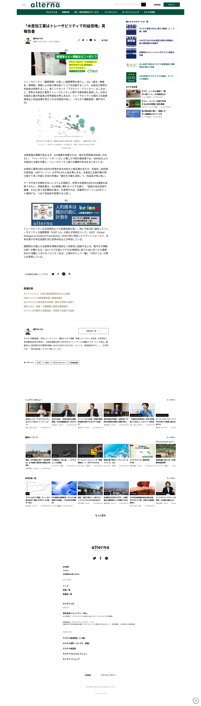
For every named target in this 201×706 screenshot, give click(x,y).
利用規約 (88, 675)
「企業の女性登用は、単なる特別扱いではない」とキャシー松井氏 (142, 420)
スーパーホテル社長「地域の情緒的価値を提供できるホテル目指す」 (90, 421)
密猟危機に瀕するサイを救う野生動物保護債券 (168, 461)
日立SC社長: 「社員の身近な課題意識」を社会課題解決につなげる (64, 420)
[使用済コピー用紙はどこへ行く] (66, 63)
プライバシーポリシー (108, 675)
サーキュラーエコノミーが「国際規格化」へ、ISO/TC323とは (90, 461)
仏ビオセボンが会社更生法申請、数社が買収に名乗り (49, 302)
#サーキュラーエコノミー (86, 456)
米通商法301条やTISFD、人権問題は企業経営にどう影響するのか (116, 498)
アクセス (66, 570)
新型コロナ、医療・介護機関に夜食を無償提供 (46, 306)
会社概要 (66, 567)
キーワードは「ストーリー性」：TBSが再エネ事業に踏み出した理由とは (168, 421)
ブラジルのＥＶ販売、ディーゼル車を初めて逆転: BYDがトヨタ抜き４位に (38, 500)
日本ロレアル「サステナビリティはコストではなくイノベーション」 (38, 421)
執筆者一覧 (67, 594)
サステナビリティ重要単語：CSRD (140, 461)
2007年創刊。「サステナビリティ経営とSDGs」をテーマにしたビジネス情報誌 (88, 616)
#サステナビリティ (59, 363)
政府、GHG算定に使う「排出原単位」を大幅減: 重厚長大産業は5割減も (38, 462)
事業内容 (65, 12)
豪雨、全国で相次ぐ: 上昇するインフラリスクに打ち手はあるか (89, 498)
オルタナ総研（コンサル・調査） (77, 643)
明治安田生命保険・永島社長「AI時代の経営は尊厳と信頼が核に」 (116, 420)
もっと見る (170, 400)
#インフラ (81, 494)
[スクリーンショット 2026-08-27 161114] (66, 214)
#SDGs (47, 363)
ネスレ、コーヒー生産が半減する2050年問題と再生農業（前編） (154, 104)
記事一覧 (66, 589)
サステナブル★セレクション (75, 653)
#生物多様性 (74, 363)
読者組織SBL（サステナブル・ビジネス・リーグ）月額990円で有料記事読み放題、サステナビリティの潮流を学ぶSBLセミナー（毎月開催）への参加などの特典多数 (99, 623)
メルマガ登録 (149, 12)
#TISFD (107, 494)
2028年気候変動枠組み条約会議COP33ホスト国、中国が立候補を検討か (142, 500)
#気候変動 (134, 494)
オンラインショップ (130, 12)
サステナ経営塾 (69, 648)
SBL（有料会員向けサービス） (87, 12)
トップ (65, 585)
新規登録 (157, 4)
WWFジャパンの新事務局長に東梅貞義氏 (43, 297)
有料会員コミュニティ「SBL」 (76, 613)
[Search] (143, 4)
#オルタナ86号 (161, 494)
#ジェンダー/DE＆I (136, 415)
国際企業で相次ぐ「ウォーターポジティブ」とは (116, 461)
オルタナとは (51, 12)
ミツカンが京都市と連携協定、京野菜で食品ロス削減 (49, 310)
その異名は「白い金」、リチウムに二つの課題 (64, 461)
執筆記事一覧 (91, 331)
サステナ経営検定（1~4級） (74, 638)
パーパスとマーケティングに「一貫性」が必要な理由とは (168, 498)
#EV (28, 494)
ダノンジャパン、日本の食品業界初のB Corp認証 (47, 293)
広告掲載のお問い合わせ (71, 574)
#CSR (35, 41)
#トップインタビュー (33, 415)
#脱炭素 (29, 456)
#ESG (158, 456)
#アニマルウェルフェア (164, 441)
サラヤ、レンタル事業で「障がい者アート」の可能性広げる (154, 94)
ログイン (171, 4)
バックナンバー (111, 12)
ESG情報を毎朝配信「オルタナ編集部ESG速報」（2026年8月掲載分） (64, 500)
